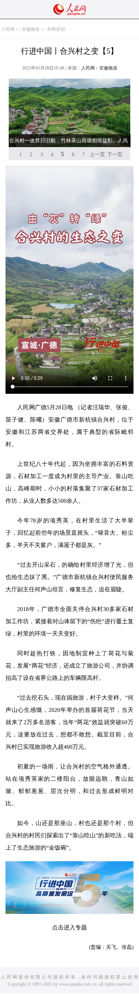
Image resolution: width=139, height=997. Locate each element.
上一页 (97, 154)
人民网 (8, 29)
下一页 (115, 154)
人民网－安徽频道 (99, 68)
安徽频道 (31, 29)
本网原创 (56, 29)
